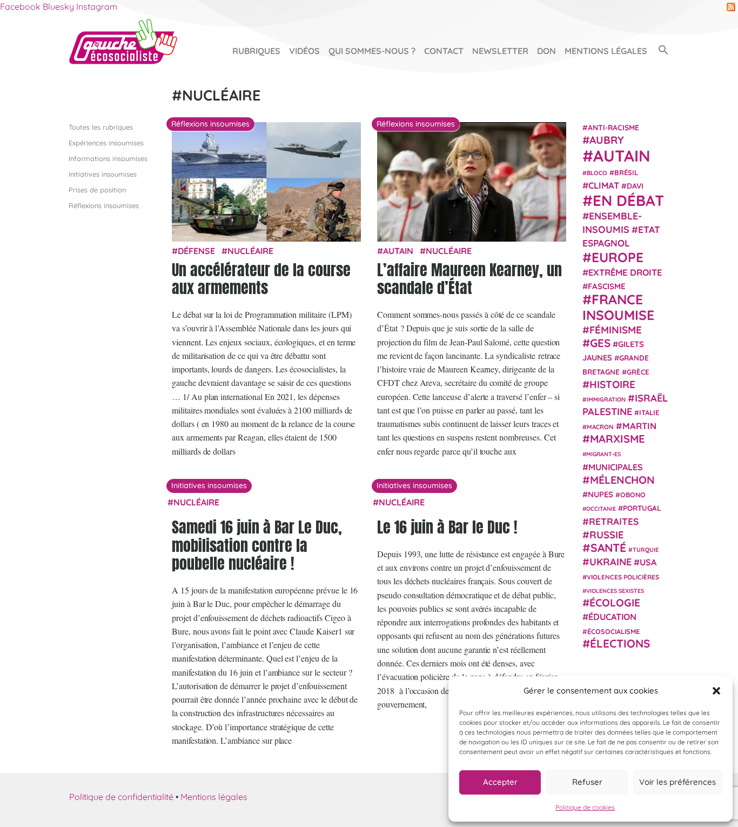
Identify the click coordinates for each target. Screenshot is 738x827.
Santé (608, 548)
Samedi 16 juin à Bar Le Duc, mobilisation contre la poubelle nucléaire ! (257, 545)
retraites (614, 520)
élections (620, 643)
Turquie (646, 549)
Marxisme (617, 438)
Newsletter (500, 50)
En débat (628, 199)
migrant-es (603, 454)
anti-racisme (613, 127)
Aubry (606, 140)
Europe (617, 256)
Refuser (587, 782)
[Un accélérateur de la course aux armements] (266, 183)
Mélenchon (622, 479)
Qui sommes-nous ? (371, 50)
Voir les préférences (677, 782)
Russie (606, 534)
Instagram (97, 6)
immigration (606, 399)
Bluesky (58, 6)
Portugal (642, 508)
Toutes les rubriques (101, 127)
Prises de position (97, 189)
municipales (615, 466)
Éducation (612, 616)
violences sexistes (615, 590)
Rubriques (256, 50)
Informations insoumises (108, 158)
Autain (398, 250)
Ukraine (610, 562)
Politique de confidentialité (121, 796)
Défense (196, 250)
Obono (633, 494)
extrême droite (625, 271)
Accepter (500, 782)
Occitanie (601, 508)
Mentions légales (606, 50)
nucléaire (250, 250)
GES (600, 343)
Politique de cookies (585, 807)
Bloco (597, 172)
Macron (600, 426)
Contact (444, 50)
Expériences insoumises (106, 142)
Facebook (20, 6)
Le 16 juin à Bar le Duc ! (447, 527)
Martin (639, 425)
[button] (716, 690)
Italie (649, 412)
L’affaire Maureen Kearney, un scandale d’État (469, 278)
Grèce (638, 371)
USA (648, 562)
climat (603, 185)
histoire (612, 383)
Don (546, 50)
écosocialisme (613, 630)
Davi (635, 185)
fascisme (607, 286)
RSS (731, 7)
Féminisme (615, 329)
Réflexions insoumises (104, 205)
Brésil (626, 172)
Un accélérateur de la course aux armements (261, 278)
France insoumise (618, 307)
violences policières (623, 576)
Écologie (614, 602)
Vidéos (304, 50)
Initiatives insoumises (103, 174)
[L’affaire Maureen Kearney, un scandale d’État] (471, 183)
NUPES (600, 494)
